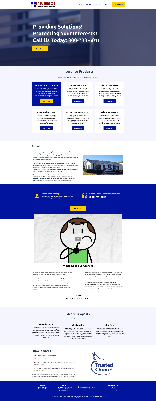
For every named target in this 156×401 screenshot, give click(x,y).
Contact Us (88, 389)
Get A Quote (113, 390)
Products (88, 4)
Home (113, 387)
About (80, 4)
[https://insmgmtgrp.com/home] (43, 4)
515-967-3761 (67, 389)
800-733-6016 (67, 387)
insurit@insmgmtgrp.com (90, 387)
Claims (107, 4)
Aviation (98, 4)
